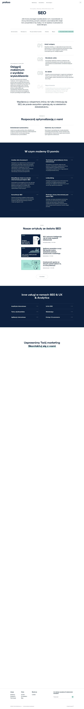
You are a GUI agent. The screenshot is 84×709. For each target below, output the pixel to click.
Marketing (12, 694)
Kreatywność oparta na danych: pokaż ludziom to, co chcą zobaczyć (52, 263)
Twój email (56, 697)
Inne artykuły (42, 276)
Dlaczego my (24, 31)
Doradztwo (12, 696)
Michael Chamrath (46, 267)
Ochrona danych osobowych (28, 706)
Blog (22, 698)
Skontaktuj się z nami (42, 346)
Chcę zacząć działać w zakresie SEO (66, 31)
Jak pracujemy (14, 31)
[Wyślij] (73, 697)
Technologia (13, 698)
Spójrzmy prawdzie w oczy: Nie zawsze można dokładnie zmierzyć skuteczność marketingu (52, 251)
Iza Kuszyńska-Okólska (47, 242)
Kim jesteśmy (24, 696)
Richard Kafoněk (46, 256)
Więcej (53, 31)
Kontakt (23, 694)
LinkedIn (34, 694)
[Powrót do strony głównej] (6, 2)
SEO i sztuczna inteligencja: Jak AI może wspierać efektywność (52, 238)
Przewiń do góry (70, 706)
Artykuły (47, 31)
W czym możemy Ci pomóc (36, 31)
